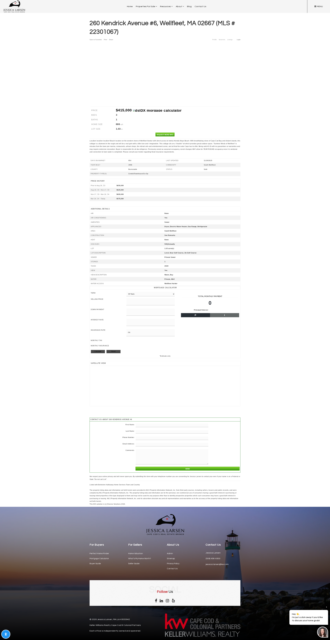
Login (239, 39)
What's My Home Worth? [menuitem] (139, 559)
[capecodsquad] (14, 6)
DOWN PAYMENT (97, 309)
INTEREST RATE (97, 320)
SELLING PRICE (97, 299)
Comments (130, 450)
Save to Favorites (96, 39)
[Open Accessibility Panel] (5, 634)
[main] (165, 253)
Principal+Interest (201, 310)
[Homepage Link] (165, 524)
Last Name (130, 431)
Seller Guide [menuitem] (133, 564)
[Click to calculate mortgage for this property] (157, 110)
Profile (214, 39)
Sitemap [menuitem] (171, 559)
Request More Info (165, 135)
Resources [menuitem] (165, 6)
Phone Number (128, 437)
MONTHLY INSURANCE (100, 346)
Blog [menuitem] (189, 6)
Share (111, 39)
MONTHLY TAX (96, 340)
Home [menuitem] (130, 6)
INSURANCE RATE (98, 330)
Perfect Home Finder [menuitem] (99, 554)
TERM (93, 293)
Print (105, 39)
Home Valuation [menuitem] (135, 554)
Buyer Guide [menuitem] (95, 564)
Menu (319, 6)
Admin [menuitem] (170, 554)
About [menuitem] (179, 6)
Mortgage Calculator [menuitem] (99, 559)
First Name (129, 425)
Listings (230, 39)
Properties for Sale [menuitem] (146, 6)
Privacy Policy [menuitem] (173, 564)
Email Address (128, 444)
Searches (222, 39)
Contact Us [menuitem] (200, 6)
